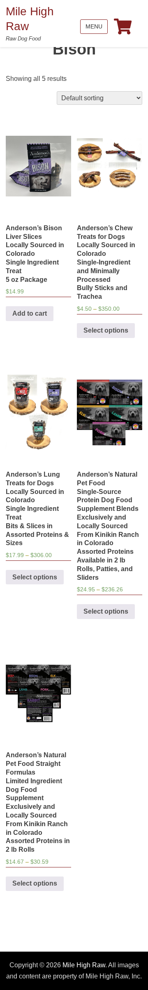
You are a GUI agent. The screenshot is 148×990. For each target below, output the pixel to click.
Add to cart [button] (29, 313)
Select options (105, 330)
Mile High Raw (83, 965)
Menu (94, 26)
